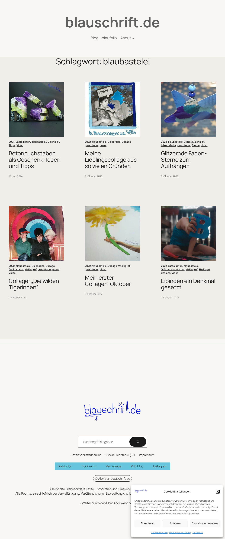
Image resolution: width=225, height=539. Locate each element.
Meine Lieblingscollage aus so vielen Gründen (111, 159)
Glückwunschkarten (172, 269)
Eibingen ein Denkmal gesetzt (188, 284)
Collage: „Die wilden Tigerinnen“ (34, 284)
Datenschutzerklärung (180, 532)
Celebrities (114, 141)
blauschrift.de (112, 22)
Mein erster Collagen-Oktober (108, 281)
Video (20, 145)
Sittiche (165, 273)
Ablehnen (175, 523)
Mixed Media (168, 145)
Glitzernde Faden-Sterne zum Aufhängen (184, 159)
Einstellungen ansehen (205, 523)
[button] (218, 491)
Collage (126, 141)
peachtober (91, 145)
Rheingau (204, 269)
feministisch (16, 269)
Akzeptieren (147, 523)
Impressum (197, 532)
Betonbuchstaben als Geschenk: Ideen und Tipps (34, 159)
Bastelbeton (23, 141)
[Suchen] (137, 442)
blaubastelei (38, 141)
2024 (12, 141)
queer (103, 145)
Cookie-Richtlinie (159, 532)
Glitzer (187, 141)
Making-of (53, 141)
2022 (88, 141)
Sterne (196, 145)
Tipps (12, 145)
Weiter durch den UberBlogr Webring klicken (112, 503)
